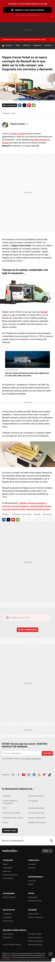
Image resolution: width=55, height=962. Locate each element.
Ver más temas (9, 831)
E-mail (33, 105)
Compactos (33, 801)
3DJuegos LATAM (34, 934)
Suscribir (47, 753)
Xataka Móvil (7, 868)
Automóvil (37, 45)
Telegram (34, 774)
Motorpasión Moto (34, 901)
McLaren (26, 45)
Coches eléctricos (36, 796)
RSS (39, 774)
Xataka (5, 864)
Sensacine (32, 881)
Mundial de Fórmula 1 (37, 822)
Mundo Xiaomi (8, 878)
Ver (29, 630)
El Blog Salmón (33, 914)
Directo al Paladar (9, 897)
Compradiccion (8, 921)
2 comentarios (11, 105)
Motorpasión (32, 897)
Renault (37, 514)
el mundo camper (16, 133)
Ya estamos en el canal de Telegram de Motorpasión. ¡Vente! (24, 39)
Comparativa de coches (13, 818)
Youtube (23, 774)
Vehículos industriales (21, 514)
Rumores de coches (11, 813)
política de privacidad (33, 759)
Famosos (8, 45)
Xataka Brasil (7, 937)
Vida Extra (31, 868)
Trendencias (7, 914)
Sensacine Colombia (35, 941)
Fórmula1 (7, 796)
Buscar (51, 840)
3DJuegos (32, 864)
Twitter (24, 105)
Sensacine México (35, 937)
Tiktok (50, 774)
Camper (48, 514)
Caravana (47, 45)
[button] (19, 124)
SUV (5, 808)
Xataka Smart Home (10, 875)
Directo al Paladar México (12, 945)
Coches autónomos (36, 818)
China (18, 45)
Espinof (31, 884)
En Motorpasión (11, 370)
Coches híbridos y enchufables (10, 802)
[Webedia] (10, 852)
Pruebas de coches (36, 808)
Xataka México (8, 934)
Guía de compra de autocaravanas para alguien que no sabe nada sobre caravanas (27, 374)
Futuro (5, 822)
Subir (45, 851)
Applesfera (7, 871)
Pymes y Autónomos (35, 917)
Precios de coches (36, 813)
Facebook (20, 105)
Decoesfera (7, 917)
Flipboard (29, 105)
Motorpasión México (35, 945)
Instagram (29, 774)
